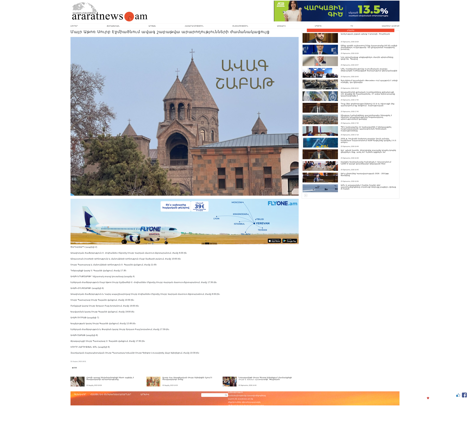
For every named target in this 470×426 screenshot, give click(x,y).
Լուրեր (74, 26)
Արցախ (152, 26)
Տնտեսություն (240, 26)
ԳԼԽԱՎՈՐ (80, 394)
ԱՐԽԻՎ (145, 394)
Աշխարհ (281, 26)
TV (352, 26)
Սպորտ (318, 26)
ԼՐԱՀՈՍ (350, 30)
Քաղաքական (113, 26)
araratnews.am (256, 389)
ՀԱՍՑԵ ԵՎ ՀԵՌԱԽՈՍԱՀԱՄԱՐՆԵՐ (110, 394)
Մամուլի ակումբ (391, 26)
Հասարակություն (194, 26)
